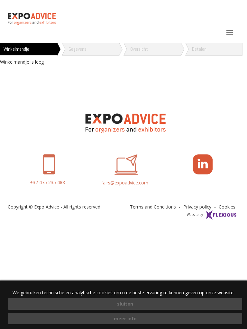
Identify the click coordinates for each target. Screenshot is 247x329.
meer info (125, 319)
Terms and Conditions (153, 207)
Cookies (227, 207)
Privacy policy (197, 207)
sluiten (125, 304)
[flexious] (221, 214)
